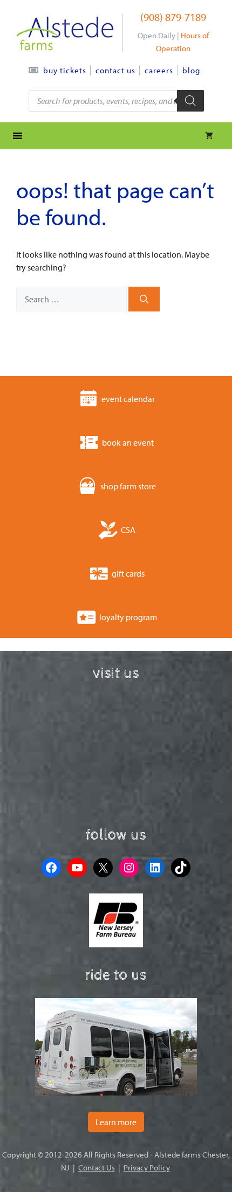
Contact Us (115, 70)
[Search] (144, 299)
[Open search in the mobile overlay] (116, 101)
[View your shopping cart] (209, 135)
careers (159, 70)
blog (191, 70)
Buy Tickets (64, 70)
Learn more (116, 1122)
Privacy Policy (147, 1167)
